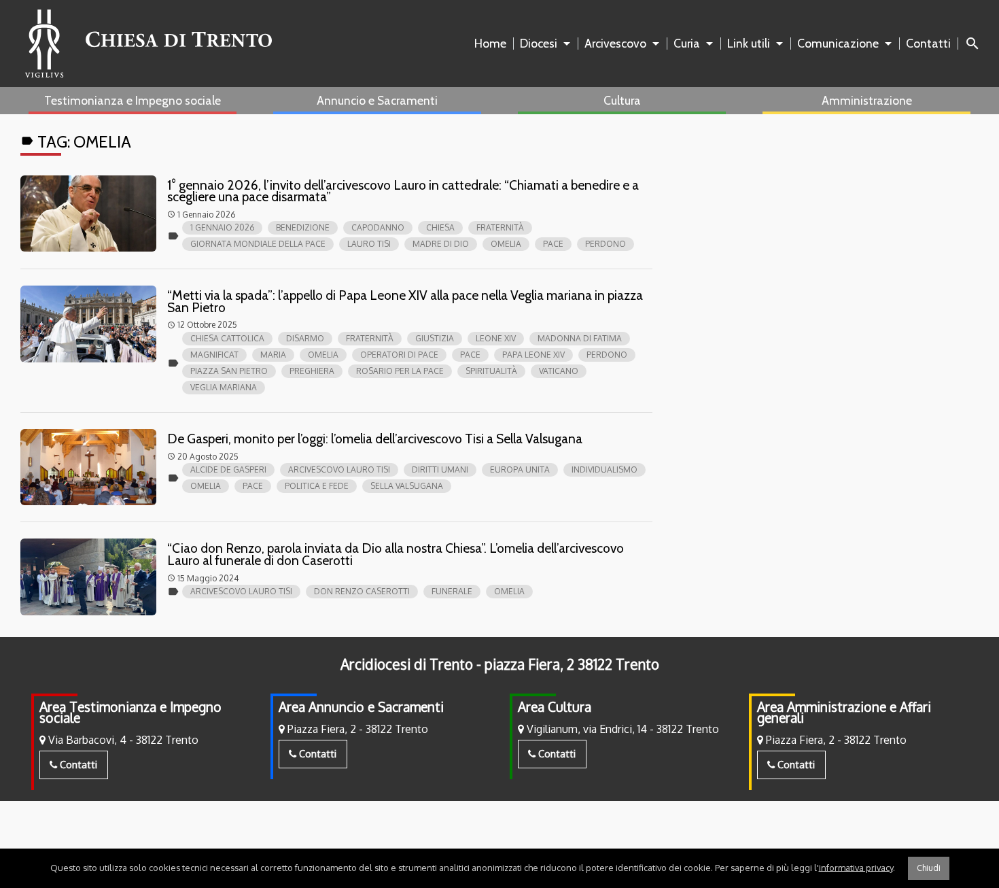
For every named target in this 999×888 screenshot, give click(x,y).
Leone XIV (496, 338)
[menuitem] (493, 43)
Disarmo (305, 338)
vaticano (558, 371)
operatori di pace (399, 354)
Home (490, 43)
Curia (686, 43)
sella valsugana (406, 486)
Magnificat (214, 354)
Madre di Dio (441, 244)
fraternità (500, 227)
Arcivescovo (615, 43)
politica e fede (317, 486)
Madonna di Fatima (580, 338)
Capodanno (377, 227)
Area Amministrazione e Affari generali (844, 712)
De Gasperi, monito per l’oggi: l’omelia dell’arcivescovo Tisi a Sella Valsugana (374, 438)
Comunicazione (838, 43)
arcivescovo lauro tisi (339, 469)
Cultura (622, 100)
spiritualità (491, 371)
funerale (452, 591)
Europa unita (520, 469)
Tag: (75, 142)
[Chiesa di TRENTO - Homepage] (148, 43)
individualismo (604, 469)
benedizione (303, 227)
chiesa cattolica (227, 338)
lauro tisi (369, 244)
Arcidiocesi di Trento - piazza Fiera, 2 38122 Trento (499, 664)
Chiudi (929, 868)
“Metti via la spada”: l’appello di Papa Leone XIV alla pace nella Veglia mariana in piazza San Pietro (405, 301)
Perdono (605, 244)
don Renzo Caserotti (362, 591)
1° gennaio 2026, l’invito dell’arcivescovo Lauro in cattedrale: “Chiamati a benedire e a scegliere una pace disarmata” (403, 191)
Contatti (928, 43)
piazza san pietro (229, 371)
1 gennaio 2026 (222, 227)
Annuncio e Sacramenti (377, 100)
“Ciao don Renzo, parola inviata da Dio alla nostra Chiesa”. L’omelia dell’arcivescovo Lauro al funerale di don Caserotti (395, 554)
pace (553, 244)
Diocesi (538, 43)
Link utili (748, 43)
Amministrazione (867, 100)
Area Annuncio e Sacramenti (361, 706)
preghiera (312, 371)
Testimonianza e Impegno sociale (132, 100)
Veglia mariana (223, 387)
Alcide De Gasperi (228, 469)
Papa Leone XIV (533, 354)
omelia (506, 244)
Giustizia (434, 338)
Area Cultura (554, 706)
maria (273, 354)
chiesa (440, 227)
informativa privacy (856, 866)
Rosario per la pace (400, 371)
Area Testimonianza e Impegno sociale (130, 712)
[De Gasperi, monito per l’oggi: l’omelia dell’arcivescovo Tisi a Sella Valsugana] (88, 467)
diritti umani (440, 469)
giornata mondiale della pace (258, 244)
